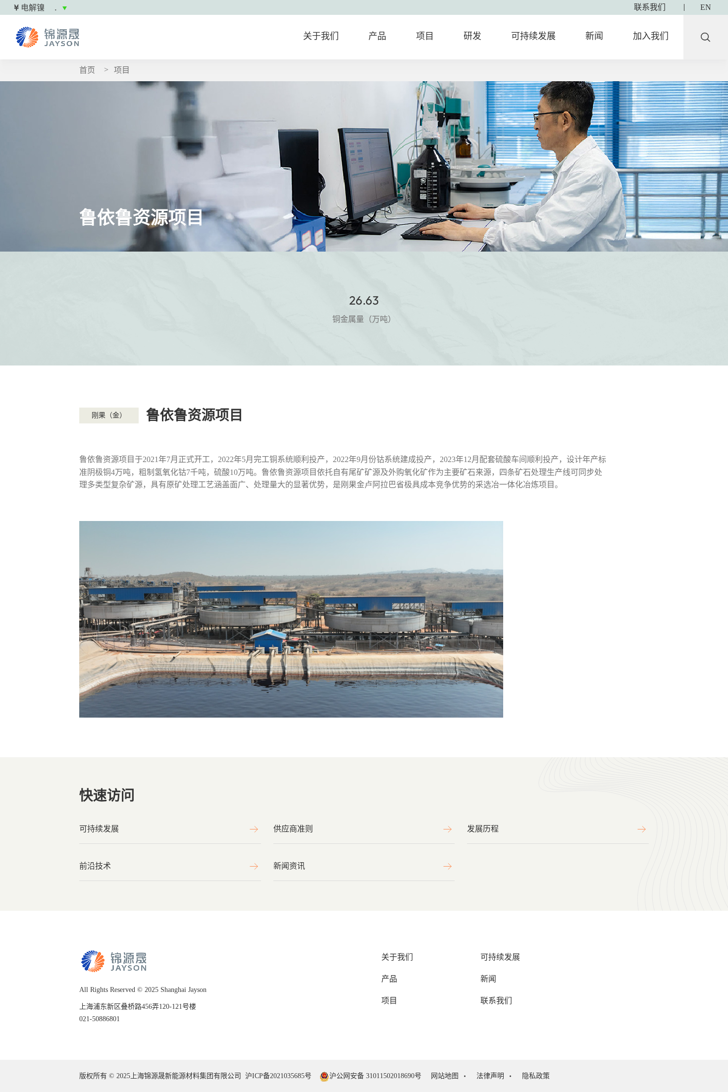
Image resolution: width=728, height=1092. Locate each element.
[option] (113, 8)
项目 (425, 36)
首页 (87, 70)
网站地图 (445, 1076)
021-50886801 (99, 1019)
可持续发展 (533, 36)
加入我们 (651, 36)
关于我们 (321, 36)
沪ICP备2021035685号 (280, 1076)
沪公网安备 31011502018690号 (375, 1076)
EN (705, 7)
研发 (472, 36)
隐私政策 (536, 1076)
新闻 (594, 36)
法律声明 (490, 1076)
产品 (377, 36)
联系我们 (496, 1000)
